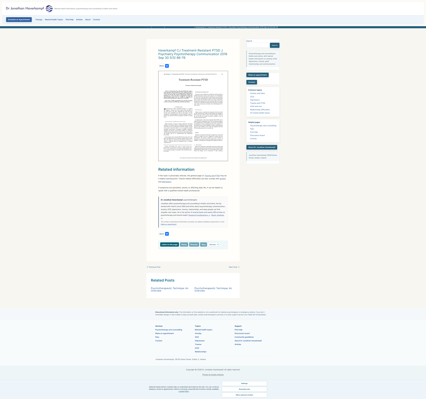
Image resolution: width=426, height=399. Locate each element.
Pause (184, 244)
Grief (197, 348)
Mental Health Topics (54, 19)
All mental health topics (260, 113)
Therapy (38, 19)
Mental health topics (203, 330)
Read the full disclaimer (257, 315)
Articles (79, 19)
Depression (255, 100)
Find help (254, 132)
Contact (96, 19)
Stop (204, 244)
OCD (252, 97)
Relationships (200, 352)
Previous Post (153, 267)
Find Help (70, 19)
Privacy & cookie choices (213, 374)
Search (249, 41)
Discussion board (257, 135)
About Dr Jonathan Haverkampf (261, 147)
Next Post (234, 267)
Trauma (198, 344)
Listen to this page (170, 244)
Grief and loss (256, 106)
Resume (194, 244)
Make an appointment (168, 224)
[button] (19, 19)
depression (166, 182)
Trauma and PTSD (212, 175)
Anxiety (198, 333)
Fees (252, 129)
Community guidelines (244, 337)
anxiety (223, 178)
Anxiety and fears (257, 93)
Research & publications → (199, 215)
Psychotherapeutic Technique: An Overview (169, 289)
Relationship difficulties (260, 109)
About (88, 19)
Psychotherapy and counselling (263, 125)
